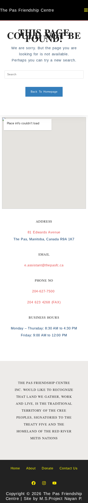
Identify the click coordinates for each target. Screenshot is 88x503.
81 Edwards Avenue (44, 232)
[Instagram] (44, 483)
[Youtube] (54, 483)
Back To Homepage (44, 91)
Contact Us (69, 468)
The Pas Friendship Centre (27, 10)
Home (15, 468)
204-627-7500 (44, 291)
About (31, 468)
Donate (47, 468)
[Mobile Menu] (86, 10)
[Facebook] (33, 483)
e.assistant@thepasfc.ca (43, 265)
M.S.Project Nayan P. (60, 498)
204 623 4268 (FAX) (44, 302)
